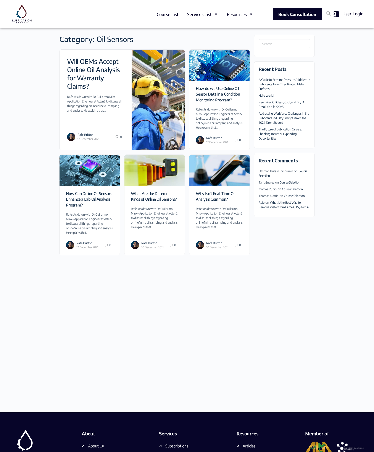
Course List (168, 14)
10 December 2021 (152, 247)
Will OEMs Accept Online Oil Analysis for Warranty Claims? (93, 73)
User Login (353, 13)
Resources (237, 14)
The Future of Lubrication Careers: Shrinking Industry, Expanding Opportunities (280, 133)
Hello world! (266, 95)
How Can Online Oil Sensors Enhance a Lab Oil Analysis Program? (89, 199)
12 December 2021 (88, 139)
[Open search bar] (328, 13)
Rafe (261, 202)
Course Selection (290, 182)
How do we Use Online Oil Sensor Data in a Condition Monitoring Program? (218, 94)
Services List (199, 14)
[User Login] (336, 14)
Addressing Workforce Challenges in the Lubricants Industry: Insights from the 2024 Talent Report (284, 118)
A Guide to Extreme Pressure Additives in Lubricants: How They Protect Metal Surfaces (284, 84)
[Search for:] (284, 43)
